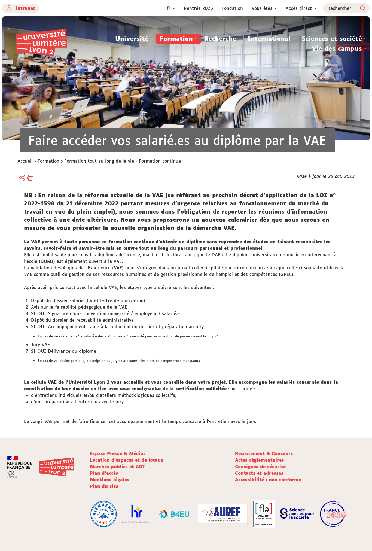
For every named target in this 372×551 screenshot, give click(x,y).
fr (168, 8)
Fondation (232, 8)
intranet (25, 8)
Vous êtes (262, 8)
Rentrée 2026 (198, 8)
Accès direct (299, 8)
